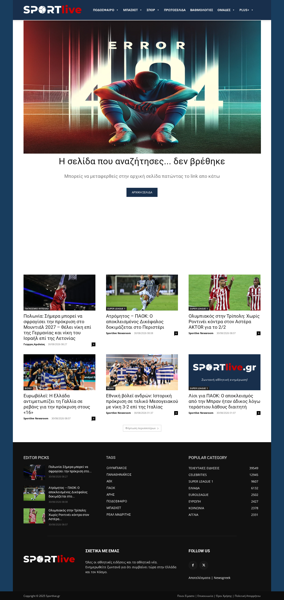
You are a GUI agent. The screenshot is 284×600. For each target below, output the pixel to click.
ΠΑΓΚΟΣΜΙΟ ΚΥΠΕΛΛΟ (37, 308)
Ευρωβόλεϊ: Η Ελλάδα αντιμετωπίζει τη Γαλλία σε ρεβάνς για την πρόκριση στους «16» (57, 404)
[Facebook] (193, 565)
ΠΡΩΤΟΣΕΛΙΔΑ (175, 10)
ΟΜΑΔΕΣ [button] (224, 10)
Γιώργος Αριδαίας (34, 344)
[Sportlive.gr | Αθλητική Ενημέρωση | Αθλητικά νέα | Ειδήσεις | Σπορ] (49, 558)
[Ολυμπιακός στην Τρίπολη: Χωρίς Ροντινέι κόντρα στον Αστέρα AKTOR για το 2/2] (224, 293)
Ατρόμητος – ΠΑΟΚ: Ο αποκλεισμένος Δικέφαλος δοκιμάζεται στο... (68, 492)
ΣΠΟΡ (151, 10)
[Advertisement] (142, 230)
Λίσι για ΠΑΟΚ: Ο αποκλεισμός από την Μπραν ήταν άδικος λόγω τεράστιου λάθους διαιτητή (224, 401)
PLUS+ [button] (244, 10)
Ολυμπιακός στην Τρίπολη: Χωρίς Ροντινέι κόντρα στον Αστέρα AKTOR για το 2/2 (224, 321)
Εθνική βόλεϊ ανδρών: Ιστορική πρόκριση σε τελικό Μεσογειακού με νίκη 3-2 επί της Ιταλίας (142, 401)
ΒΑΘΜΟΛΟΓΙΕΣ (201, 10)
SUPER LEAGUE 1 (116, 308)
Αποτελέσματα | (201, 578)
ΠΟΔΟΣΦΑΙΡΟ (103, 10)
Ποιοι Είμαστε (186, 596)
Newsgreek (222, 578)
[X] (203, 565)
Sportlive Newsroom (118, 333)
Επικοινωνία (205, 596)
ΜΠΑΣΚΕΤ (130, 10)
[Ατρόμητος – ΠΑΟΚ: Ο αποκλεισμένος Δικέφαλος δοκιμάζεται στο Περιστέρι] (142, 293)
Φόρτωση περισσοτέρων (140, 428)
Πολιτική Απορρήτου (247, 596)
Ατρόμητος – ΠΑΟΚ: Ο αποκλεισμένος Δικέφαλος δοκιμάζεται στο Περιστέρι (135, 321)
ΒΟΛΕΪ (28, 388)
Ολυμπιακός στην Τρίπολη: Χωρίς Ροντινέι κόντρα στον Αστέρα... (69, 515)
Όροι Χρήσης (224, 596)
